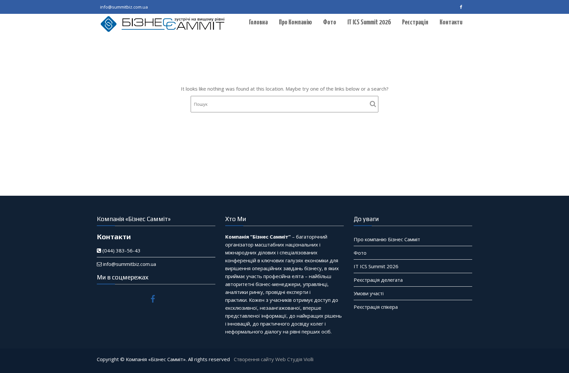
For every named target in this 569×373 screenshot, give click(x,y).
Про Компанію (295, 22)
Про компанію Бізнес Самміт (387, 239)
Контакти (451, 22)
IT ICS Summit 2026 (369, 22)
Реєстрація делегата (378, 279)
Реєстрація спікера (376, 306)
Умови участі (369, 293)
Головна (258, 22)
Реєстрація (415, 22)
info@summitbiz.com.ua (124, 7)
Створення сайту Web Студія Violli (273, 359)
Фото (329, 22)
